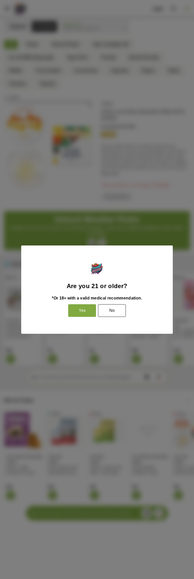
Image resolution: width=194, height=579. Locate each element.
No (112, 310)
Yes (82, 310)
